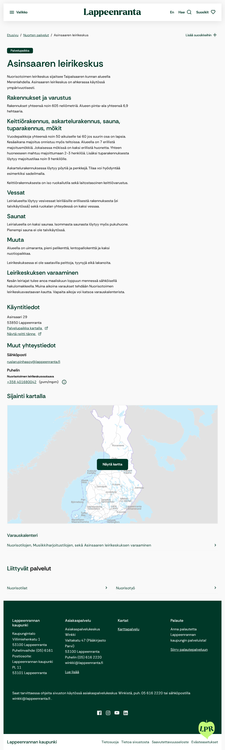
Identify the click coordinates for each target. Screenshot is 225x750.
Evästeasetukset (204, 742)
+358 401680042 (21, 382)
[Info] (64, 382)
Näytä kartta (112, 464)
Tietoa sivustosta (135, 742)
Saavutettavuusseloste (170, 742)
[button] (185, 12)
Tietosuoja (110, 742)
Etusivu (12, 35)
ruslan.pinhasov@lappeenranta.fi (33, 361)
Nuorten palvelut (36, 35)
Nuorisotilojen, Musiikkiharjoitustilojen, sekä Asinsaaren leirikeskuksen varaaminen (79, 545)
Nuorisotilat (17, 588)
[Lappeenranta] (112, 12)
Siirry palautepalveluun (189, 649)
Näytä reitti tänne (21, 334)
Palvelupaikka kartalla (25, 328)
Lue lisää (72, 672)
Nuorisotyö (125, 588)
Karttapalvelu (128, 629)
